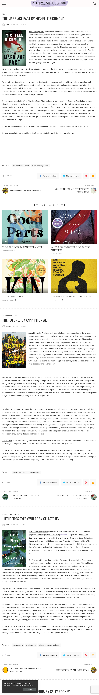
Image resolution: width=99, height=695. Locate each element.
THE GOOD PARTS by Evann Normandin (22, 247)
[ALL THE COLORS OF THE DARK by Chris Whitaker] (74, 227)
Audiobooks (57, 241)
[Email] (93, 176)
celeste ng (32, 645)
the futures (34, 472)
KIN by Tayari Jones (12, 296)
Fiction (5, 14)
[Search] (94, 3)
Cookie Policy (28, 685)
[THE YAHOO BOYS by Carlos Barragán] (74, 276)
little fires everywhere (49, 645)
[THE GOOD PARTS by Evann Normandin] (25, 227)
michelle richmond (21, 166)
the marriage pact (41, 166)
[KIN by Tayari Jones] (25, 276)
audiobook (18, 645)
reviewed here (65, 535)
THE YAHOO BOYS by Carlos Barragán (71, 296)
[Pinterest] (86, 176)
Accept (29, 690)
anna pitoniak (19, 472)
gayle (8, 24)
